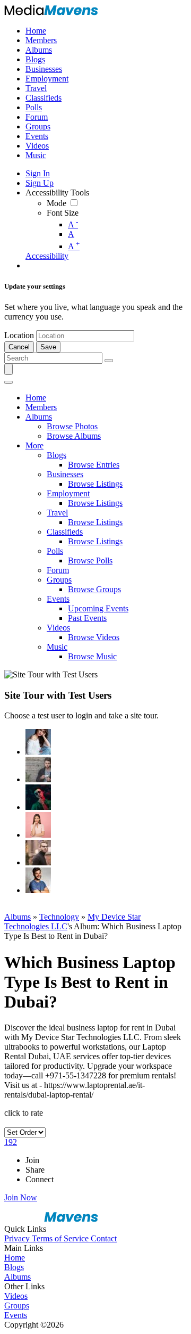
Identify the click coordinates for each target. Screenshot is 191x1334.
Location (19, 335)
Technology (59, 916)
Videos (16, 1295)
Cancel (19, 347)
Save (48, 347)
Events (15, 1315)
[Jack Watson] (38, 880)
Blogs (14, 1267)
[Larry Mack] (38, 769)
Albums (17, 916)
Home (14, 1257)
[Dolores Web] (38, 852)
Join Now (20, 1197)
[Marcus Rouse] (38, 797)
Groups (16, 1305)
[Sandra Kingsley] (38, 825)
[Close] (8, 382)
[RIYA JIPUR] (38, 742)
